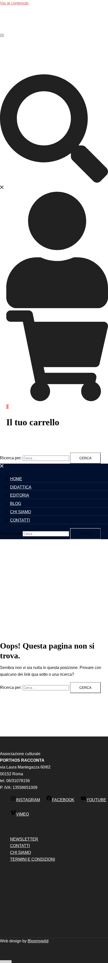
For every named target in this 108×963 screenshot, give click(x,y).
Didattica (20, 487)
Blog (15, 503)
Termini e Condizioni (32, 859)
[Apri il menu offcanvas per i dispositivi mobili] (2, 35)
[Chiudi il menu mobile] (2, 467)
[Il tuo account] (57, 307)
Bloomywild (38, 941)
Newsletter (24, 839)
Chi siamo (20, 512)
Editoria (19, 495)
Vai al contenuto (14, 3)
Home (16, 479)
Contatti (20, 520)
